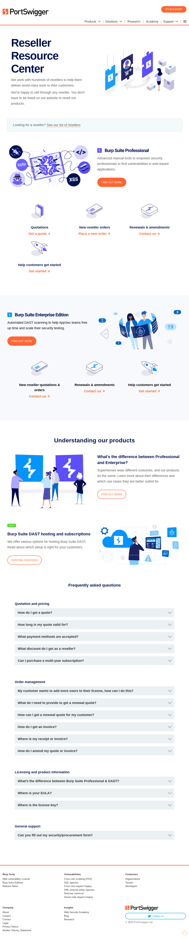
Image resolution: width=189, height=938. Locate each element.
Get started (37, 271)
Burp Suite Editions (13, 882)
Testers (129, 882)
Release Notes (10, 886)
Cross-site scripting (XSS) (78, 879)
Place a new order (92, 234)
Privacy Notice (10, 926)
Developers (131, 886)
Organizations (132, 879)
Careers (7, 916)
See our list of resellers (63, 125)
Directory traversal (74, 893)
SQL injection (71, 882)
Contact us (147, 234)
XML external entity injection (79, 889)
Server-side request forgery (78, 897)
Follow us (158, 916)
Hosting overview (24, 560)
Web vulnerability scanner (16, 879)
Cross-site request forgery (78, 886)
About (6, 912)
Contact (7, 919)
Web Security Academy (76, 912)
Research (69, 919)
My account (173, 9)
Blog (66, 916)
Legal (5, 923)
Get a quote (37, 234)
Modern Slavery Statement (17, 930)
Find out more (111, 182)
